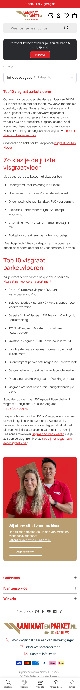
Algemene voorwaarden (33, 672)
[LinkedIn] (55, 611)
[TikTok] (61, 611)
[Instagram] (37, 611)
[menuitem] (8, 684)
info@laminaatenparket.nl (43, 647)
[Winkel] (50, 15)
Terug (10, 66)
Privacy (55, 672)
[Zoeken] (66, 28)
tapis (8, 408)
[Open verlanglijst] (66, 15)
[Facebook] (43, 611)
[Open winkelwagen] (74, 15)
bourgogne (20, 408)
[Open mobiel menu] (6, 15)
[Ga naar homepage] (29, 15)
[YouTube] (49, 611)
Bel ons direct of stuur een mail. (30, 540)
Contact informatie (43, 654)
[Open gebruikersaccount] (58, 15)
